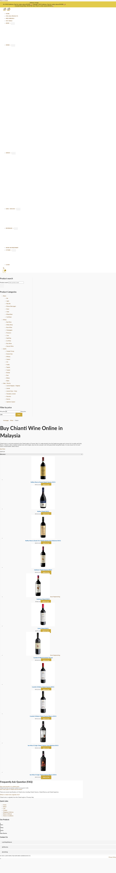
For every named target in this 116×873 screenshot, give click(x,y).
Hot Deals (9, 20)
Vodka (8, 364)
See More (2, 449)
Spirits (8, 152)
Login (8, 264)
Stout (7, 309)
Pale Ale (8, 303)
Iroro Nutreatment (12, 247)
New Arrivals (10, 18)
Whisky (8, 356)
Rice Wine (9, 343)
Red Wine (8, 322)
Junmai (8, 388)
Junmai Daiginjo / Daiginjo (13, 385)
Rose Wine (9, 327)
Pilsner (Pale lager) (11, 306)
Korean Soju (9, 354)
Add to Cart (46, 601)
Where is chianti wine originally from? (10, 794)
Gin (7, 362)
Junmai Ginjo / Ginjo (11, 391)
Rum (7, 375)
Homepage (6, 420)
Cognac (8, 370)
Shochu (8, 399)
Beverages (9, 228)
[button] (4, 268)
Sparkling (8, 338)
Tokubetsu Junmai (11, 393)
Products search (4, 282)
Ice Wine (8, 340)
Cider (7, 311)
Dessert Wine (9, 346)
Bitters (8, 378)
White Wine (9, 324)
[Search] (2, 286)
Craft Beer (9, 317)
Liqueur (8, 359)
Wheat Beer (9, 314)
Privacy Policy (112, 857)
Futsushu (8, 396)
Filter (19, 414)
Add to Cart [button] (46, 484)
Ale (7, 298)
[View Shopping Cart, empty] (4, 271)
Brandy (8, 372)
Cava (7, 335)
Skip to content (4, 0)
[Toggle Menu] (13, 23)
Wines (8, 45)
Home (7, 13)
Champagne (9, 330)
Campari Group (10, 351)
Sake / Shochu (10, 208)
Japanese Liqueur (10, 401)
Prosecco (8, 332)
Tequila (8, 367)
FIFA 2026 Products (12, 16)
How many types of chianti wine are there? (11, 789)
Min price (2, 411)
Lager (7, 301)
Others (8, 250)
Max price (23, 411)
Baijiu (7, 380)
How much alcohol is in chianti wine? (9, 786)
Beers (7, 23)
